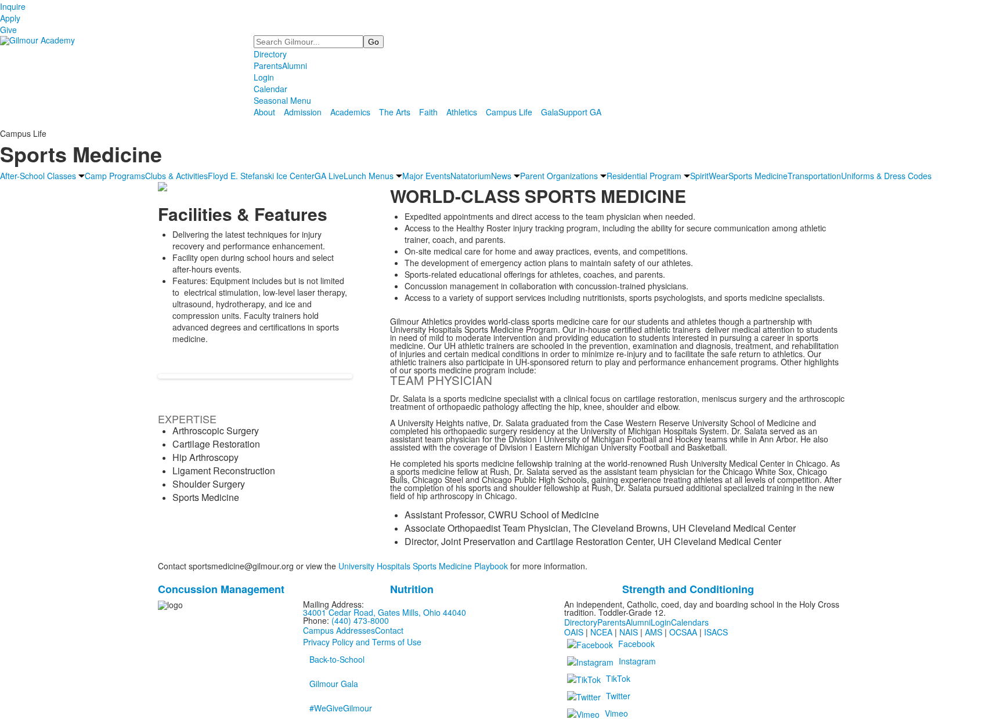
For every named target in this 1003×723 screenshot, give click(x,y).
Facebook (636, 643)
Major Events (426, 175)
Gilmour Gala (333, 683)
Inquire (13, 6)
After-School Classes (38, 175)
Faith (428, 112)
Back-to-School (337, 659)
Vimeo (616, 712)
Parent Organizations (559, 175)
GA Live (329, 175)
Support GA (579, 112)
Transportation (814, 175)
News (501, 175)
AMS (653, 632)
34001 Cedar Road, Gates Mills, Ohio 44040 (384, 612)
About (264, 112)
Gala (549, 112)
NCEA (601, 632)
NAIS (628, 632)
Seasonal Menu (282, 100)
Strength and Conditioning (688, 589)
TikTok (618, 678)
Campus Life (509, 112)
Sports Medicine (758, 175)
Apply (10, 18)
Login (264, 77)
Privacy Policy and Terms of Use (362, 642)
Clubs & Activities (176, 175)
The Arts (394, 112)
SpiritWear (709, 175)
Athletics (461, 112)
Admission (303, 112)
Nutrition (412, 589)
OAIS (573, 632)
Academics (350, 112)
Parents (268, 65)
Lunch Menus (369, 175)
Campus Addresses (339, 630)
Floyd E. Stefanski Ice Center (261, 175)
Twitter (618, 695)
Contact (389, 630)
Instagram (637, 660)
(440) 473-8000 (360, 620)
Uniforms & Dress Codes (886, 175)
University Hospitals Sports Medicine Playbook (423, 566)
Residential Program (644, 175)
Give (8, 29)
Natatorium (470, 175)
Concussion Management (221, 589)
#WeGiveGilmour (340, 708)
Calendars (690, 622)
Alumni (294, 65)
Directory (270, 54)
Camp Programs (115, 175)
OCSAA (683, 632)
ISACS (716, 632)
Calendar (270, 89)
